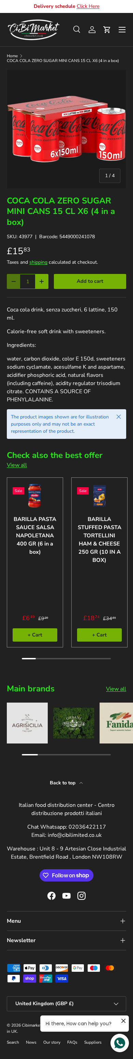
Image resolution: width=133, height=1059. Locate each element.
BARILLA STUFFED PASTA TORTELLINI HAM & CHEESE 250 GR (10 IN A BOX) (99, 540)
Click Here (88, 6)
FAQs (72, 1042)
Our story (51, 1042)
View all (17, 465)
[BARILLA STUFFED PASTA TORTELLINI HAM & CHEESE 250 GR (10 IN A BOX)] (99, 495)
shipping (38, 262)
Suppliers (93, 1042)
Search (13, 1042)
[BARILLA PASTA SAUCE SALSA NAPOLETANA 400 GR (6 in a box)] (35, 495)
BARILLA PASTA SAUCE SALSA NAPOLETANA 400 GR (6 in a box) (35, 536)
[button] (107, 29)
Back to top (63, 783)
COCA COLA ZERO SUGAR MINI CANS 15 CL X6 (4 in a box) (63, 61)
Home (12, 56)
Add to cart (90, 281)
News (31, 1042)
